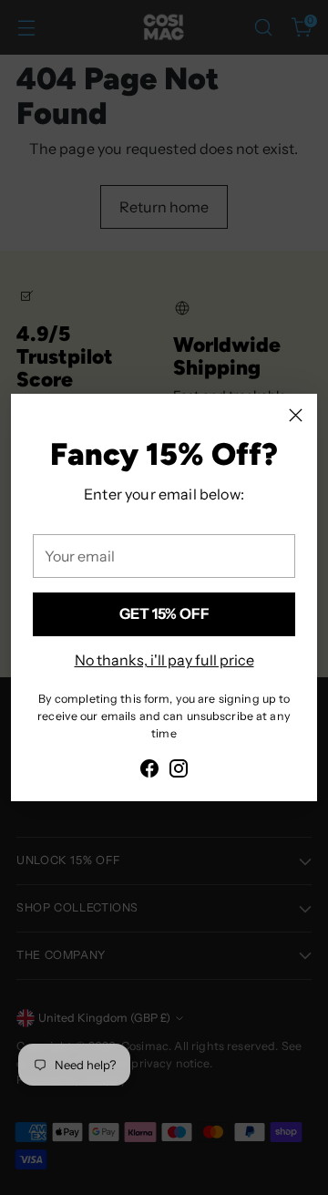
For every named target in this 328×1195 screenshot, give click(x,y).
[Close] (296, 415)
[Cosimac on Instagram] (179, 771)
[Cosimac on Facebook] (149, 771)
